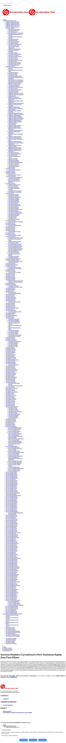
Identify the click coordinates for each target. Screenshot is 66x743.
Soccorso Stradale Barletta (12, 536)
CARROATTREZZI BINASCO (15, 120)
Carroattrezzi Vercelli (10, 390)
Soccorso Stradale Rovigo (11, 578)
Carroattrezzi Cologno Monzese (15, 87)
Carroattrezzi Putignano (13, 215)
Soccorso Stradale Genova (11, 475)
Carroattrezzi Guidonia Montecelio (13, 51)
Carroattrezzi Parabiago (13, 163)
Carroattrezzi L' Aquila (11, 358)
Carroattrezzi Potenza (11, 362)
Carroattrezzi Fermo (10, 400)
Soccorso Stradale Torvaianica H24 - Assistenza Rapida (15, 434)
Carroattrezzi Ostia (12, 31)
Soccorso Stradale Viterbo (11, 559)
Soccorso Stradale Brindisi (11, 546)
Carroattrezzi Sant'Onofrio (14, 414)
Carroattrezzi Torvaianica (14, 41)
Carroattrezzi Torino (10, 171)
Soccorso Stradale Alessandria (12, 537)
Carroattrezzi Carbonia (11, 421)
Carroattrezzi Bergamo (11, 284)
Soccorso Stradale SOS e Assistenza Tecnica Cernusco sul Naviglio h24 (15, 458)
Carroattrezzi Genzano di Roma (15, 60)
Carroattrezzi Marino (13, 52)
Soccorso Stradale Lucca (11, 538)
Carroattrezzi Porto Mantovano (15, 385)
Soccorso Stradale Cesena (11, 531)
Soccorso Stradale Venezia (11, 506)
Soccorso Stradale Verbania (12, 607)
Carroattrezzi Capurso (13, 210)
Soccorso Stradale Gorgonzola (15, 462)
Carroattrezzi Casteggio (11, 638)
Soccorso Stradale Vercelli (11, 584)
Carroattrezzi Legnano (11, 629)
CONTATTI (5, 698)
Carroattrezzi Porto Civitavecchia (15, 33)
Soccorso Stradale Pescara (11, 516)
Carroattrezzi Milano (10, 66)
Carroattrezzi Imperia (10, 398)
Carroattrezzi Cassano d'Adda (15, 76)
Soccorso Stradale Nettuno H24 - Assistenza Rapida (15, 437)
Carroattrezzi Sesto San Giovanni (13, 632)
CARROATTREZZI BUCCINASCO (16, 114)
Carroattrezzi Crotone (11, 368)
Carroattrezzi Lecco (10, 389)
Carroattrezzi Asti (10, 353)
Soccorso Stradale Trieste (11, 488)
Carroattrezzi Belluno (10, 401)
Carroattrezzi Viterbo (10, 361)
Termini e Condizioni (8, 705)
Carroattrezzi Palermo (11, 172)
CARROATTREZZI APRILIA (14, 49)
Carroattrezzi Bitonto (13, 203)
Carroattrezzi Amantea (13, 364)
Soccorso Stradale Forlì (11, 517)
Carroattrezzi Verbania (11, 420)
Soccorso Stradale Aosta (11, 599)
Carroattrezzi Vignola (13, 257)
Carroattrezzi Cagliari (10, 271)
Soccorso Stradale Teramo (11, 576)
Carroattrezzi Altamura (13, 206)
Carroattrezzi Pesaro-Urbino (12, 308)
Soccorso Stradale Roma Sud (14, 428)
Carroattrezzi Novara (10, 299)
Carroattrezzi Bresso (10, 627)
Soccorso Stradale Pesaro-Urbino (13, 532)
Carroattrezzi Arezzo (10, 305)
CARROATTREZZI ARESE (14, 126)
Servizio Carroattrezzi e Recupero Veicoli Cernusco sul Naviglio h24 (15, 80)
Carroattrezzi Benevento (11, 370)
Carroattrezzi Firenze (10, 183)
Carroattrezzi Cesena (10, 306)
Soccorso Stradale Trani (11, 555)
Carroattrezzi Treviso (10, 338)
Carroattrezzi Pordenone (11, 377)
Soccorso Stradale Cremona (12, 554)
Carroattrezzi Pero (7, 650)
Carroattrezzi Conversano (14, 219)
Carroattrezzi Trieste (10, 230)
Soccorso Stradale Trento (11, 515)
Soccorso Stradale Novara (11, 525)
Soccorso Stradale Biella (11, 590)
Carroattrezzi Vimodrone (13, 86)
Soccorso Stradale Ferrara (11, 504)
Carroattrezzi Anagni (10, 640)
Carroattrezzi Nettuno (13, 42)
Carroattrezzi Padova (10, 226)
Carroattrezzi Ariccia (13, 57)
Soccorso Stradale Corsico (14, 470)
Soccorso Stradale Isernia (11, 612)
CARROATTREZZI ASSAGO (14, 115)
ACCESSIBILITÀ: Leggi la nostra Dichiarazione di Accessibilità (17, 712)
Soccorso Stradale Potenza (12, 560)
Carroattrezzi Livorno (10, 266)
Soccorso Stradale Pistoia (11, 541)
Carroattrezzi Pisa (10, 317)
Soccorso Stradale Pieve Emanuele (15, 468)
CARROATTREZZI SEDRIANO (15, 116)
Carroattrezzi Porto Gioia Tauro (15, 261)
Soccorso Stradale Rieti (11, 586)
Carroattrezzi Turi (12, 218)
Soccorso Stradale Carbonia (12, 608)
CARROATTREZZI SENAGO (14, 145)
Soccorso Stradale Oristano (12, 606)
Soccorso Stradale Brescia (11, 485)
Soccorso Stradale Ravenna (12, 497)
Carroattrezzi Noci (12, 216)
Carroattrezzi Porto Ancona (14, 301)
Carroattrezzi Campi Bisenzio (14, 192)
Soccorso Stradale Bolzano (12, 522)
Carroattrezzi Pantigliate (13, 161)
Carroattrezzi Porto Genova (14, 174)
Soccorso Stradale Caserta (11, 550)
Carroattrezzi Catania (10, 220)
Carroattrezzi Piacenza (11, 298)
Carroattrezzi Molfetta (13, 195)
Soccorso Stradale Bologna (12, 476)
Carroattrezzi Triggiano (13, 198)
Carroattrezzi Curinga (13, 346)
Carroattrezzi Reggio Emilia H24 (13, 258)
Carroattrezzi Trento (10, 288)
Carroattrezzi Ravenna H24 (12, 264)
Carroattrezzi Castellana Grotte (15, 213)
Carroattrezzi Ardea (12, 40)
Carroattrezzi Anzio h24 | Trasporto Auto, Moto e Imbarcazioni (13, 46)
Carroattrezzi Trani (10, 314)
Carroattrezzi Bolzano (11, 296)
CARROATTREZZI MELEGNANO (16, 103)
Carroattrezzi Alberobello (14, 214)
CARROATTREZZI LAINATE (14, 125)
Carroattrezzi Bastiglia (13, 251)
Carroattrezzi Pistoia (10, 337)
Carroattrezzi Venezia (10, 277)
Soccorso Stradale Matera (11, 563)
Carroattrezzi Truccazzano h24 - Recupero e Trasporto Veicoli (15, 83)
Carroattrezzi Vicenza (10, 294)
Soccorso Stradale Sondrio (11, 611)
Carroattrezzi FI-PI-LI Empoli (14, 190)
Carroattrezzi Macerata (11, 399)
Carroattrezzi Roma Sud (13, 30)
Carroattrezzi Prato (10, 232)
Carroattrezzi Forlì (10, 290)
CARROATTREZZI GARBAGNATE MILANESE (14, 147)
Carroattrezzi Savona (10, 367)
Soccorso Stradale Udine (11, 527)
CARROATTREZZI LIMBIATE (15, 148)
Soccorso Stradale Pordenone (12, 574)
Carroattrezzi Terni (10, 295)
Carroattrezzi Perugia (10, 263)
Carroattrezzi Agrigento (11, 373)
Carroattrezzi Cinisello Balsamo (13, 634)
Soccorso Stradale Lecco (11, 583)
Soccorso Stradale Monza (11, 509)
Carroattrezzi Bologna (11, 176)
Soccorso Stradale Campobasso (13, 581)
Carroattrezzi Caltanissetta (12, 369)
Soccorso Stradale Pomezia (14, 431)
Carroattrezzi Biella (10, 396)
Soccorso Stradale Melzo (13, 447)
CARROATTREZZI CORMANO (15, 130)
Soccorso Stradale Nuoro (11, 596)
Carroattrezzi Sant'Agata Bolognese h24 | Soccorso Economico (14, 181)
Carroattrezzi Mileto (13, 417)
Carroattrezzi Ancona (10, 300)
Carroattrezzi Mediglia (13, 160)
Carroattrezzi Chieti (10, 386)
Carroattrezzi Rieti (10, 393)
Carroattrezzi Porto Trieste (14, 231)
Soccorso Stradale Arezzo (11, 530)
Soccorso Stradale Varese (11, 548)
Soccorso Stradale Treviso (11, 542)
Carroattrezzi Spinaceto (13, 65)
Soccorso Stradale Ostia (13, 430)
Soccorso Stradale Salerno (11, 507)
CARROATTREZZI (7, 648)
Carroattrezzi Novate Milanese (13, 636)
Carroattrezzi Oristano (11, 419)
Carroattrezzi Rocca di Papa (14, 63)
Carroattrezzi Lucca (10, 316)
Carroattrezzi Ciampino (13, 55)
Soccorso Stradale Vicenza (11, 520)
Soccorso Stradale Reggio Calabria (13, 495)
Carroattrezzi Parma (10, 229)
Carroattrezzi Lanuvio (13, 58)
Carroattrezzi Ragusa (10, 352)
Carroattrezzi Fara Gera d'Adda (15, 287)
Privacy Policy (5, 735)
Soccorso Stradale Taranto (11, 490)
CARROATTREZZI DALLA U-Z (13, 26)
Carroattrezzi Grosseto (11, 349)
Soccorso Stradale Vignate (14, 451)
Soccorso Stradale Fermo (11, 594)
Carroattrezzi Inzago (13, 74)
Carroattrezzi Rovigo (10, 380)
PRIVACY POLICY (7, 711)
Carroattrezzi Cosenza (11, 363)
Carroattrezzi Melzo (12, 73)
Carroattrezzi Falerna (13, 343)
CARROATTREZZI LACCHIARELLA (12, 123)
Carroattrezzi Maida (12, 345)
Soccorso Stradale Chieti (11, 580)
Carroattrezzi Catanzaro (11, 340)
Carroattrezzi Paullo (12, 158)
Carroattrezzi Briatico (13, 416)
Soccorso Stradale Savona (11, 564)
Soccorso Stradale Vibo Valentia (13, 600)
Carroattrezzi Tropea (13, 409)
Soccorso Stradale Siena (11, 573)
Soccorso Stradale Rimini (11, 500)
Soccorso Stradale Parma (11, 486)
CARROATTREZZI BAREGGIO (15, 113)
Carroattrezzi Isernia (10, 425)
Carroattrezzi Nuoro (10, 402)
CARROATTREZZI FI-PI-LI (14, 184)
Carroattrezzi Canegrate (13, 166)
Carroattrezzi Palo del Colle (14, 205)
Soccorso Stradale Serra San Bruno (15, 605)
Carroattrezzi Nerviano (13, 165)
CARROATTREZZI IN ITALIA (9, 20)
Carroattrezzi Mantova (11, 382)
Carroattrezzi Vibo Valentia (12, 406)
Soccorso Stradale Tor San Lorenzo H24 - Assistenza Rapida (16, 439)
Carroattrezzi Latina (10, 275)
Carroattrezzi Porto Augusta (14, 293)
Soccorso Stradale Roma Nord (15, 427)
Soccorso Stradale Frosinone (12, 589)
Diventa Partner (11, 167)
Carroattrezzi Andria (10, 304)
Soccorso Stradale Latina (11, 505)
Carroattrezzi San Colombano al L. (15, 162)
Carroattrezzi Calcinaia (13, 330)
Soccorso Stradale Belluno (11, 595)
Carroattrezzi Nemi (12, 61)
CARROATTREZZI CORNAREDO (15, 118)
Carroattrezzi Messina (11, 224)
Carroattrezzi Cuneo (10, 372)
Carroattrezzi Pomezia (13, 39)
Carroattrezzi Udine (10, 303)
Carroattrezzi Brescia (10, 227)
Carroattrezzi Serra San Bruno (14, 411)
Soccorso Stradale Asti (11, 552)
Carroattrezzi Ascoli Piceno (12, 391)
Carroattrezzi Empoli (13, 185)
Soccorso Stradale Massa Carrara (13, 558)
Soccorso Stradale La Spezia (12, 534)
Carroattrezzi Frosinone (11, 395)
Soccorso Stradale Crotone (12, 565)
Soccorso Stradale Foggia (11, 502)
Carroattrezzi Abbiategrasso (14, 153)
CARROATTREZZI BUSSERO (14, 136)
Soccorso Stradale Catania (11, 480)
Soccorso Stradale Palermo (12, 474)
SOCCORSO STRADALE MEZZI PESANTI (12, 613)
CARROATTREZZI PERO (14, 107)
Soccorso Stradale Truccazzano (15, 460)
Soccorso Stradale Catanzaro (12, 543)
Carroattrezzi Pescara (10, 289)
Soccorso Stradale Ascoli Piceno (13, 585)
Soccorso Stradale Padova (11, 484)
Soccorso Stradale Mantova (12, 579)
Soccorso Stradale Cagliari (11, 501)
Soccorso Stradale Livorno (11, 499)
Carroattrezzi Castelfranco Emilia (15, 237)
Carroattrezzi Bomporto (13, 252)
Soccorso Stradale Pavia (11, 553)
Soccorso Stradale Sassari (11, 510)
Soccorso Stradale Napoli (11, 472)
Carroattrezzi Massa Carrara (12, 359)
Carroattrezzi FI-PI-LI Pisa (14, 336)
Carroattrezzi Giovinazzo (14, 201)
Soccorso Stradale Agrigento (12, 570)
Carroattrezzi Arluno (12, 155)
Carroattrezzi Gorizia (10, 404)
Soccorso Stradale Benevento (12, 568)
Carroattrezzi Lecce (10, 309)
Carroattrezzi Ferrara (10, 274)
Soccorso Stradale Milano (11, 446)
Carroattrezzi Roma (10, 28)
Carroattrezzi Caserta (10, 354)
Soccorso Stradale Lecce (11, 533)
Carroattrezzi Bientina (13, 332)
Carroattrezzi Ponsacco (13, 331)
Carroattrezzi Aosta (10, 405)
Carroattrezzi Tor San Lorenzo (15, 44)
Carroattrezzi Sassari (10, 283)
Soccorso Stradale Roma (11, 426)
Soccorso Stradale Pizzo (13, 601)
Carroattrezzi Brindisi (10, 348)
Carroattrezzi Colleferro (11, 643)
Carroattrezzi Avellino (10, 378)
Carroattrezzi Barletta (11, 312)
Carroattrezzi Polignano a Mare (15, 209)
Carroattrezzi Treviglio (13, 285)
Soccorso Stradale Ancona (11, 526)
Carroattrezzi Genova (10, 173)
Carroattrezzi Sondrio (10, 423)
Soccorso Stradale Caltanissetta (13, 567)
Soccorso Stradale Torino (11, 473)
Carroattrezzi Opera (12, 88)
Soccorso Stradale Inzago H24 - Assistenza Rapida (15, 449)
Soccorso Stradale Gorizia (11, 597)
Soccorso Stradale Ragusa (11, 549)
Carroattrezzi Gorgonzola (14, 84)
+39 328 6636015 (7, 5)
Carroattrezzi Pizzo (12, 407)
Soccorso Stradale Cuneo (11, 569)
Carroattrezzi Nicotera (13, 410)
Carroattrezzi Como (10, 347)
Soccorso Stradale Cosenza (12, 562)
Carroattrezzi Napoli (10, 168)
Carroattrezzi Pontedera (13, 320)
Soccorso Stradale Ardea (13, 432)
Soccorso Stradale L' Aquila (12, 557)
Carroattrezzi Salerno (10, 278)
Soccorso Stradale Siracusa (12, 518)
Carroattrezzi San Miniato (14, 321)
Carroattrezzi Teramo (10, 379)
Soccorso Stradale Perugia (11, 496)
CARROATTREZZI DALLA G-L (12, 23)
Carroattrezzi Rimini (10, 269)
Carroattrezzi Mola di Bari (14, 204)
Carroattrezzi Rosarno (13, 262)
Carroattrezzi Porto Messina (14, 225)
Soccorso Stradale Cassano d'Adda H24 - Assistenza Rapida (16, 453)
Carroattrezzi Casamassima (14, 197)
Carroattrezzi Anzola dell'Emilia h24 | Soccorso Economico (15, 178)
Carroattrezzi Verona (10, 222)
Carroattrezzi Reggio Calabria (12, 259)
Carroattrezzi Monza (10, 279)
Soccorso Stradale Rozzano (14, 469)
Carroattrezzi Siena (10, 375)
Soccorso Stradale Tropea (14, 602)
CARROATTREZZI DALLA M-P (13, 24)
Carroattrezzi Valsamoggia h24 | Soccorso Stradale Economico (15, 249)
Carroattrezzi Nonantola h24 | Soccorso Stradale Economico (15, 244)
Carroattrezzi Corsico (13, 92)
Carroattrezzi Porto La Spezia (14, 311)
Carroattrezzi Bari (10, 193)
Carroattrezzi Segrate (10, 633)
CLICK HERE (11, 3)
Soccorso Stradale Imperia (11, 591)
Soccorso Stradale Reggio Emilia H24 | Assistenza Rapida (13, 493)
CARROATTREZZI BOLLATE (14, 141)
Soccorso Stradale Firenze (11, 478)
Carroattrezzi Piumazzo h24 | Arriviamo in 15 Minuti (14, 242)
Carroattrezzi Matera (10, 366)
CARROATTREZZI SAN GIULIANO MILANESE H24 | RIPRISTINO (14, 98)
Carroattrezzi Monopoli (13, 208)
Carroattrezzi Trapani (10, 374)
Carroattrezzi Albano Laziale (14, 54)
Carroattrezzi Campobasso (12, 388)
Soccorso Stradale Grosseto (12, 547)
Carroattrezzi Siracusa (11, 292)
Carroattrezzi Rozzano (13, 91)
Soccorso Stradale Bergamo (12, 511)
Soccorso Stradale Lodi (11, 587)
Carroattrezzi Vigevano (11, 639)
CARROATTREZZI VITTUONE (15, 119)
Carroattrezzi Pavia (10, 356)
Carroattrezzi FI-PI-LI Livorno (15, 268)
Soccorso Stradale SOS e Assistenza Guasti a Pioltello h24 (15, 455)
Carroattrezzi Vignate (13, 72)
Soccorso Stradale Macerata (12, 592)
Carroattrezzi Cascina (13, 333)
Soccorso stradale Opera (13, 467)
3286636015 (13, 677)
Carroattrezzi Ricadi (12, 412)
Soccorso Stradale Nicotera (14, 603)
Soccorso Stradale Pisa (11, 539)
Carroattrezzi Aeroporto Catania (15, 221)
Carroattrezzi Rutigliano (13, 200)
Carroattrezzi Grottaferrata (14, 62)
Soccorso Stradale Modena (12, 491)
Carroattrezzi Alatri (10, 642)
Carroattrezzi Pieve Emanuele (14, 89)
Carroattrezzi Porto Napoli (14, 169)
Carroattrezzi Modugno (13, 194)
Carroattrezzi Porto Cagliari (14, 272)
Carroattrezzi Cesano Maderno (15, 282)
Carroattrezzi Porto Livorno (14, 267)
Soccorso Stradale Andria (11, 528)
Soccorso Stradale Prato (11, 489)
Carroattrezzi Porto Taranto (14, 235)
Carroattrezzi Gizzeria (13, 342)
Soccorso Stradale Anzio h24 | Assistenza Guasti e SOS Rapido (15, 441)
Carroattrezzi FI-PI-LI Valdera (15, 335)
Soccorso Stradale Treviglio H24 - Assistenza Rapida (15, 513)
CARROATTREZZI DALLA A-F (12, 21)
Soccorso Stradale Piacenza (12, 523)
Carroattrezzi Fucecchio (13, 187)
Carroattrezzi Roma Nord (14, 29)
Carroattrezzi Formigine (13, 256)
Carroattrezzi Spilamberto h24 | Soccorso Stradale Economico (15, 247)
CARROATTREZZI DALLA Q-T (13, 25)
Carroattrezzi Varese (10, 351)
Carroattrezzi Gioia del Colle (14, 211)
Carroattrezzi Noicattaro (13, 199)
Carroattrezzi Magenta (13, 152)
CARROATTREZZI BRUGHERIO (15, 280)
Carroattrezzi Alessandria (11, 315)
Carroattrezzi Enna (10, 422)
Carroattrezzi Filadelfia (13, 415)
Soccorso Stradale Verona (11, 481)
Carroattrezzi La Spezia (11, 310)
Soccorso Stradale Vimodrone (14, 463)
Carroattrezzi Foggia (10, 273)
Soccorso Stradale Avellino (11, 575)
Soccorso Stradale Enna (11, 610)
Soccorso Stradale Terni (11, 521)
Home (4, 19)
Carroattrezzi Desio (10, 628)
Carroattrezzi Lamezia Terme (14, 341)
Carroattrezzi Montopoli (13, 319)
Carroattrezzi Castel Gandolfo (15, 56)
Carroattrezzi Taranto (10, 234)
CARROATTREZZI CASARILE (15, 121)
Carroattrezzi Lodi (10, 394)
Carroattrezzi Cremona (11, 357)
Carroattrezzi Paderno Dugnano (13, 631)
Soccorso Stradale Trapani (11, 571)
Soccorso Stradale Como (11, 544)
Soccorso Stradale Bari (11, 479)
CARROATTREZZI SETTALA (14, 137)
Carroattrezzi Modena (11, 236)
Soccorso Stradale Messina (12, 483)
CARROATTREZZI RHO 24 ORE (15, 93)
